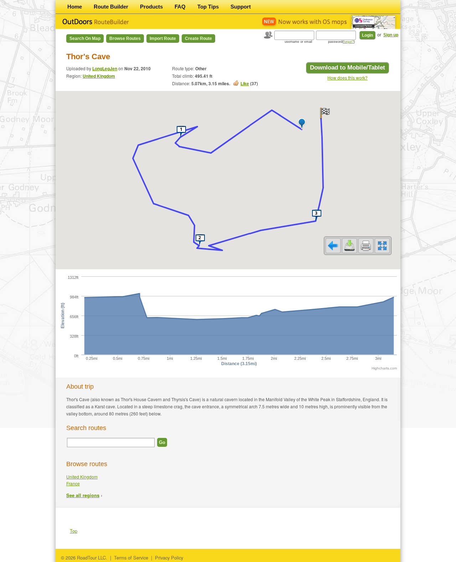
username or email (298, 42)
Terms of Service (131, 557)
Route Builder (111, 7)
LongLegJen (104, 68)
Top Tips (208, 7)
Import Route (163, 38)
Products (151, 7)
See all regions (82, 495)
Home (74, 7)
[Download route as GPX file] (349, 245)
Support (240, 7)
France (73, 483)
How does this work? (347, 78)
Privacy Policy (169, 557)
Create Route (198, 38)
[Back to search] (333, 245)
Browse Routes (125, 38)
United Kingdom (99, 76)
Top (73, 530)
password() (341, 42)
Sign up (390, 34)
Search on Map (84, 38)
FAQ (180, 7)
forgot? (348, 42)
